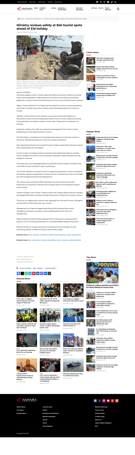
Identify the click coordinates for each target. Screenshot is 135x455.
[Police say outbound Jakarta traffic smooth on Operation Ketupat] (73, 340)
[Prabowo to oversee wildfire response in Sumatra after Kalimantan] (90, 295)
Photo (100, 8)
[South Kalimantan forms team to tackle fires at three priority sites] (90, 313)
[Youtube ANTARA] (108, 2)
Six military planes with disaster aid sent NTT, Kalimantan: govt (104, 322)
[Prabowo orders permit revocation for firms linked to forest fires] (102, 272)
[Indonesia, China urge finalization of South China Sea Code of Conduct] (90, 149)
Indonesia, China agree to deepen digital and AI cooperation (105, 220)
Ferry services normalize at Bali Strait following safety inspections (54, 235)
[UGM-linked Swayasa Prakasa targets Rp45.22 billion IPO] (90, 96)
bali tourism (38, 268)
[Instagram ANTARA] (104, 2)
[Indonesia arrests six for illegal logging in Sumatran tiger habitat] (90, 140)
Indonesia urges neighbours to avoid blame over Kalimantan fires (106, 193)
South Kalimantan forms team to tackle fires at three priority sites (107, 312)
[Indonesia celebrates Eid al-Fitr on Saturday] (27, 340)
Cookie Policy (100, 416)
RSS (96, 426)
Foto (18, 348)
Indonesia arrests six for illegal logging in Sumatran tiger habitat (107, 139)
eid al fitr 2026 (25, 268)
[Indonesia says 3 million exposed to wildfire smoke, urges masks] (90, 341)
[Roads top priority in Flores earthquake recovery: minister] (90, 78)
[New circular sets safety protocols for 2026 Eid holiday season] (50, 340)
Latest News (32, 2)
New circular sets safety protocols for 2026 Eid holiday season (48, 351)
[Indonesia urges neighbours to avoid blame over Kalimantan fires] (90, 194)
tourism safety (50, 268)
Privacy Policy (100, 413)
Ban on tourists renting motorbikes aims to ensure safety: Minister (54, 240)
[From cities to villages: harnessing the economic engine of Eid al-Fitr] (27, 290)
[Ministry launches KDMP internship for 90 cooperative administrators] (90, 87)
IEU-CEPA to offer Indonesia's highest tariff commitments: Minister (106, 184)
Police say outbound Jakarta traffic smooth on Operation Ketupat (73, 351)
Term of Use (99, 410)
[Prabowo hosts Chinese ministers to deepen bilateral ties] (90, 203)
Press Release (108, 8)
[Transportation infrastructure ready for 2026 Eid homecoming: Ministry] (27, 365)
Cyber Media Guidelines (103, 423)
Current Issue (42, 8)
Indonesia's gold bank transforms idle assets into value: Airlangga (105, 175)
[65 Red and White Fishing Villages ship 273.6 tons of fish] (90, 69)
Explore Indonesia (79, 8)
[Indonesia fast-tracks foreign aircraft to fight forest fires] (90, 167)
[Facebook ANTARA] (97, 2)
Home (36, 8)
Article (94, 8)
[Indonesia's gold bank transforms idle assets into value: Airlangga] (90, 176)
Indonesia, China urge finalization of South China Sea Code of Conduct (105, 148)
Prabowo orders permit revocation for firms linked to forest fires (102, 286)
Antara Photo (58, 2)
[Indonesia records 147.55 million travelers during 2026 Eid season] (50, 290)
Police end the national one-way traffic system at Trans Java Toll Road (27, 326)
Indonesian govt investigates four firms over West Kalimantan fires (106, 211)
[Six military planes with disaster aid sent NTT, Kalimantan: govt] (90, 322)
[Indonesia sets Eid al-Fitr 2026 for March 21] (73, 315)
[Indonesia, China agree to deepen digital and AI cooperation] (90, 221)
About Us (98, 420)
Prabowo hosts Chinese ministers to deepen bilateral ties (106, 202)
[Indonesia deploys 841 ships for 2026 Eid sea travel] (73, 365)
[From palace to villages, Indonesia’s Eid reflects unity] (73, 290)
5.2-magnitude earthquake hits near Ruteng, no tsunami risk (106, 331)
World (53, 8)
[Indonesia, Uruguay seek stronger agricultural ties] (90, 61)
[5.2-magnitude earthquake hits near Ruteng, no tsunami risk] (90, 332)
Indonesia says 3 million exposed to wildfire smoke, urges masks (105, 340)
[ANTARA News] (25, 9)
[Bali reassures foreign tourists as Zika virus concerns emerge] (90, 158)
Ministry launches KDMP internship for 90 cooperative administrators (106, 86)
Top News (50, 2)
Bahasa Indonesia (22, 2)
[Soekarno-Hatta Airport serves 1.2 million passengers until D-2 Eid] (50, 315)
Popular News (41, 2)
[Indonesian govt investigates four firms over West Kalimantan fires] (90, 212)
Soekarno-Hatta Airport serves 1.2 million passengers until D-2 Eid (50, 326)
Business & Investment (62, 8)
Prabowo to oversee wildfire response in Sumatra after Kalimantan (106, 294)
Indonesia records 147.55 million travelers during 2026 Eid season (50, 301)
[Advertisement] (102, 36)
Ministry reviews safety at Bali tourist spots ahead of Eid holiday (65, 19)
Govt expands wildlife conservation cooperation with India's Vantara (105, 303)
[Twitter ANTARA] (101, 2)
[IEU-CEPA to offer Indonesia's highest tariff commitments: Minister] (90, 185)
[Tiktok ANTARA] (112, 2)
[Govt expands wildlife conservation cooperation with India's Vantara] (90, 304)
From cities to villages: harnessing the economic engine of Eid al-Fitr (26, 301)
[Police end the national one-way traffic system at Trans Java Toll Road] (27, 315)
